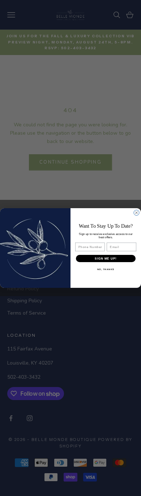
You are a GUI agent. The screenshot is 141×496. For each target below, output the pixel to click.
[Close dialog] (136, 212)
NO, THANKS (106, 269)
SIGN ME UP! (106, 258)
